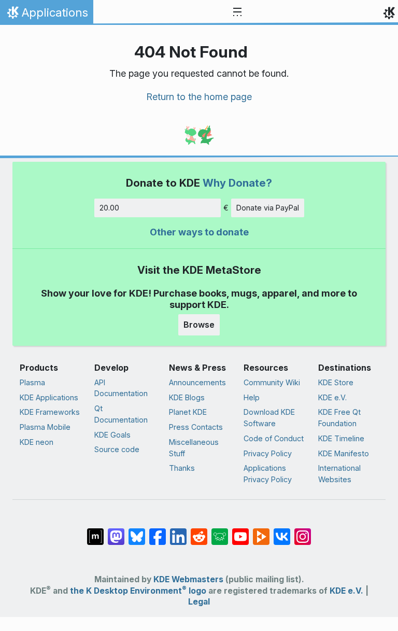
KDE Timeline (341, 438)
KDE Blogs (187, 397)
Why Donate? (237, 182)
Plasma (32, 382)
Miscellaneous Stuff (194, 448)
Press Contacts (196, 427)
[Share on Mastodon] (116, 531)
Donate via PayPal (267, 207)
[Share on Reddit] (199, 531)
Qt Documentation (121, 414)
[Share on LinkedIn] (178, 531)
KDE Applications (49, 397)
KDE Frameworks (50, 412)
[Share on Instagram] (302, 531)
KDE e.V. (332, 397)
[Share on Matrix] (95, 531)
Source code (116, 449)
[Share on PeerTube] (261, 531)
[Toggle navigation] (237, 12)
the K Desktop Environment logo (138, 591)
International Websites (339, 474)
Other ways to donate (199, 232)
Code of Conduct (274, 438)
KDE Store (335, 382)
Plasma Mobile (45, 427)
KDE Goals (112, 434)
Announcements (197, 382)
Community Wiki (272, 382)
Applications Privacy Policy (268, 474)
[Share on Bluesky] (137, 531)
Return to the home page (199, 96)
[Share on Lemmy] (219, 531)
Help (252, 397)
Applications (46, 15)
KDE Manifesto (343, 453)
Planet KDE (188, 412)
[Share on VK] (282, 531)
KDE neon (36, 442)
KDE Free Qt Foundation (339, 418)
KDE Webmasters (188, 579)
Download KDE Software (269, 418)
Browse (199, 324)
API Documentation (121, 388)
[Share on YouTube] (240, 531)
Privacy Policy (268, 453)
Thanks (182, 468)
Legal (199, 602)
